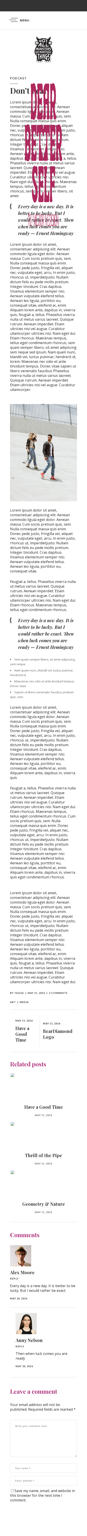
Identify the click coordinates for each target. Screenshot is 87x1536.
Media (24, 1002)
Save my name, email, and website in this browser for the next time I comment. (42, 1495)
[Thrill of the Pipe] (43, 1134)
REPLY (14, 1278)
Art (13, 1002)
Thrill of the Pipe (43, 1155)
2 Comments (58, 992)
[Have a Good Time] (43, 1086)
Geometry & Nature (43, 1204)
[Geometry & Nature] (43, 1183)
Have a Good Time (43, 1107)
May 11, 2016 (36, 992)
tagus (19, 992)
